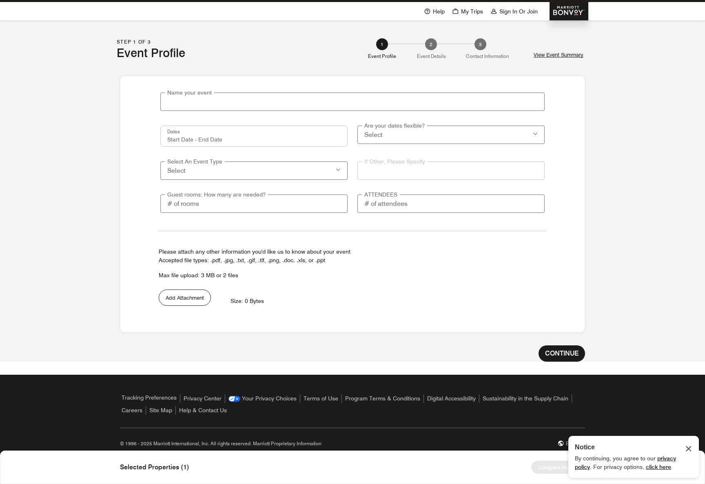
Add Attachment (185, 297)
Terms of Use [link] (321, 398)
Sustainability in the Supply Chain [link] (525, 398)
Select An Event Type (194, 161)
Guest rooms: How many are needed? (216, 194)
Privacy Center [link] (203, 398)
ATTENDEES (380, 194)
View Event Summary (558, 54)
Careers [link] (132, 410)
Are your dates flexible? (394, 125)
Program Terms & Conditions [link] (382, 398)
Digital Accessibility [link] (451, 398)
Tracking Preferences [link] (149, 397)
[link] (262, 398)
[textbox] (352, 102)
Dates (173, 131)
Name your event (189, 92)
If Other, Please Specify (394, 161)
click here (658, 467)
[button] (536, 133)
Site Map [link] (160, 410)
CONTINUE (562, 353)
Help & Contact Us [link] (203, 410)
